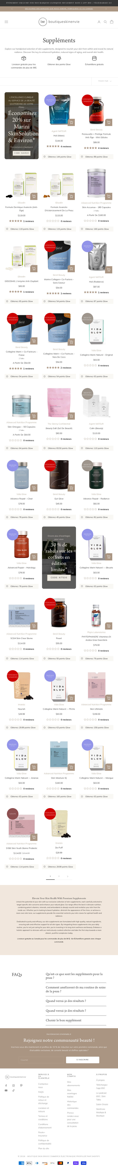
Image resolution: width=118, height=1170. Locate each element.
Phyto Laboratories (96, 632)
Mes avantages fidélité (72, 1093)
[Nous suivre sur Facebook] (6, 1085)
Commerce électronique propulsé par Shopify (75, 1156)
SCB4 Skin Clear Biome (22, 638)
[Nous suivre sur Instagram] (13, 1085)
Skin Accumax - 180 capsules (96, 207)
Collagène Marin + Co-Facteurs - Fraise (21, 353)
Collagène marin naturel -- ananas (21, 778)
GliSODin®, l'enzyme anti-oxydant (21, 281)
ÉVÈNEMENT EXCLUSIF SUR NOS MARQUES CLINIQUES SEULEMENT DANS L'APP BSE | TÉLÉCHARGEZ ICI (59, 3)
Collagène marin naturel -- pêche (59, 709)
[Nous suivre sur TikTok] (13, 1090)
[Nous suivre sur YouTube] (6, 1090)
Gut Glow (59, 498)
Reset (59, 638)
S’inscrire (83, 1060)
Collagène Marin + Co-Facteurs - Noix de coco (59, 355)
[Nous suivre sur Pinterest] (21, 1085)
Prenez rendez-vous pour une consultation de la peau (73, 1119)
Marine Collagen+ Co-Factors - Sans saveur (59, 281)
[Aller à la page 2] (67, 876)
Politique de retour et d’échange (43, 1100)
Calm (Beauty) (96, 428)
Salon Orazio (102, 1104)
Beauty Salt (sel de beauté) (59, 428)
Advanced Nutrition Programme (96, 203)
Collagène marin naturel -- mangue (96, 778)
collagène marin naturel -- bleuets (96, 567)
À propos (100, 1080)
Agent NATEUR (59, 131)
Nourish (21, 709)
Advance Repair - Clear (21, 498)
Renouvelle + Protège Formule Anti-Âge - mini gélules (96, 136)
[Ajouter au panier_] (108, 269)
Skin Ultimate (96, 709)
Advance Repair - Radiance (96, 498)
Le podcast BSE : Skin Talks (101, 1096)
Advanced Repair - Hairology (21, 567)
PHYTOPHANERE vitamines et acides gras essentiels (96, 638)
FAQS (41, 1092)
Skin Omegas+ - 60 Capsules (22, 427)
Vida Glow (96, 350)
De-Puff (59, 847)
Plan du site (43, 1148)
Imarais (21, 704)
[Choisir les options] (71, 122)
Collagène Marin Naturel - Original (96, 355)
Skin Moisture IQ (59, 778)
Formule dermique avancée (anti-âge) (21, 209)
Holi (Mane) (59, 135)
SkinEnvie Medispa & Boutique (101, 1112)
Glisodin (21, 202)
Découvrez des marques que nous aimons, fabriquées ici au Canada (59, 9)
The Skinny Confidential (59, 424)
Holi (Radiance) (96, 281)
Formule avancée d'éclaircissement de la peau (59, 209)
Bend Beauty (96, 129)
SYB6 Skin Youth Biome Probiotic (21, 848)
